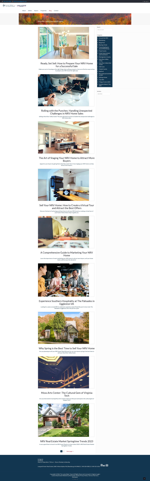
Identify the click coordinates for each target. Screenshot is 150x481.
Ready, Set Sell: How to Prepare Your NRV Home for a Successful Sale (67, 65)
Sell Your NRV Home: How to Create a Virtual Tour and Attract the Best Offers (66, 207)
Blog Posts (102, 42)
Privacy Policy (84, 475)
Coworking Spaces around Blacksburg (104, 47)
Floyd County (102, 51)
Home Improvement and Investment (104, 53)
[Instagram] (147, 1)
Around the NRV (103, 38)
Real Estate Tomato (74, 475)
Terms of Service (93, 475)
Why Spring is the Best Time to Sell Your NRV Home (67, 348)
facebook (40, 460)
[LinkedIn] (146, 1)
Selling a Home (103, 77)
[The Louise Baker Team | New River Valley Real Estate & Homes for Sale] (14, 5)
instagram (40, 459)
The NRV (101, 79)
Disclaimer (75, 477)
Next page (69, 451)
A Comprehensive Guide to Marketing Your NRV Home (66, 254)
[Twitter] (144, 1)
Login (97, 474)
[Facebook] (143, 1)
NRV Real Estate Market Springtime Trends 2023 (66, 441)
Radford (101, 71)
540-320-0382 (7, 1)
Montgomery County (105, 57)
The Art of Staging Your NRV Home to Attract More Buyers (67, 159)
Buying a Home (103, 45)
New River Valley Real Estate (105, 63)
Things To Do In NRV (104, 82)
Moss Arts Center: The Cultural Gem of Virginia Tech (66, 394)
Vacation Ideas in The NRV (105, 85)
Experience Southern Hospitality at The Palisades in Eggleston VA (67, 302)
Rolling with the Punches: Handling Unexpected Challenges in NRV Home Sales (66, 112)
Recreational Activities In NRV (105, 74)
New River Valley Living (103, 60)
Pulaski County (103, 69)
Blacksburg (102, 40)
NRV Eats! (102, 66)
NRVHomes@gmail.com (20, 1)
